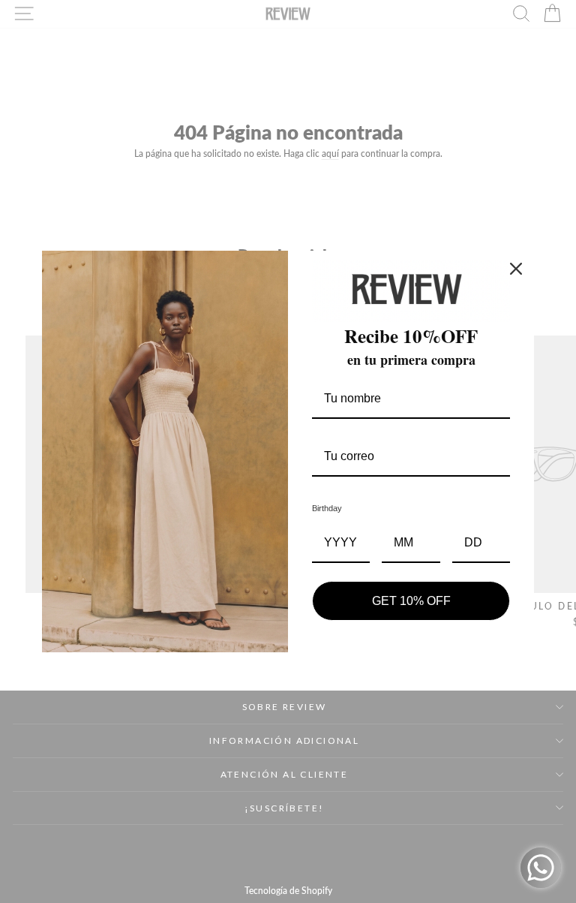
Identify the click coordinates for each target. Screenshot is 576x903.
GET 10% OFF (411, 600)
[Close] (516, 269)
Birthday (327, 508)
